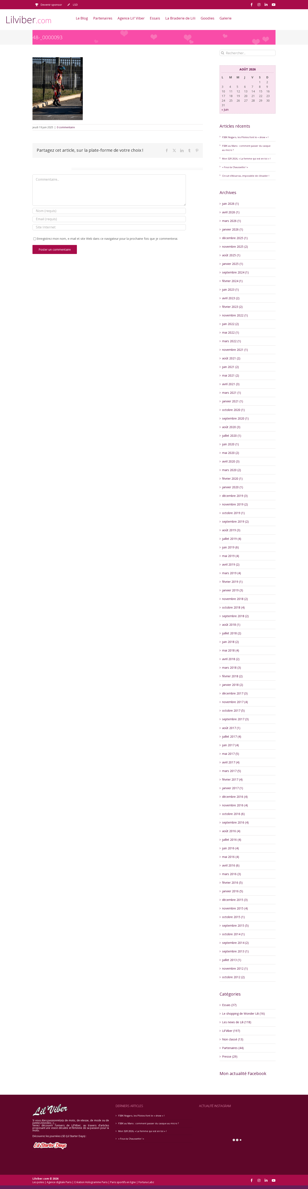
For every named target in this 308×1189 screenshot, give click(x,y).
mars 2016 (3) (231, 874)
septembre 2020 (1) (235, 418)
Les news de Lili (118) (236, 1022)
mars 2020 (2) (231, 470)
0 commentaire (66, 127)
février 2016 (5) (232, 883)
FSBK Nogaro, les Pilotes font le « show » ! (245, 137)
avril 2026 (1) (230, 212)
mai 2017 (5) (230, 754)
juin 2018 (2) (230, 642)
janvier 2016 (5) (232, 891)
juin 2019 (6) (230, 547)
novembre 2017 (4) (235, 702)
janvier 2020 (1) (232, 487)
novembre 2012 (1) (235, 968)
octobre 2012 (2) (233, 977)
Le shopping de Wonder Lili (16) (243, 1013)
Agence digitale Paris (59, 1182)
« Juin (225, 109)
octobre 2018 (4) (233, 607)
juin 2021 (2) (230, 367)
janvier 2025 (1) (232, 264)
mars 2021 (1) (231, 393)
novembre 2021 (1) (235, 350)
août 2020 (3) (231, 427)
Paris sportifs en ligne (123, 1182)
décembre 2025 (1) (235, 238)
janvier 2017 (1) (232, 788)
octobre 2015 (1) (233, 917)
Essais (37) (229, 1005)
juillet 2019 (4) (231, 539)
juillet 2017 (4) (231, 736)
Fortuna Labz (146, 1182)
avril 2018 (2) (230, 659)
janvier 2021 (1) (232, 401)
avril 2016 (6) (230, 865)
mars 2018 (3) (231, 668)
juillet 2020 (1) (231, 436)
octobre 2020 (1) (233, 410)
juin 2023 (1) (230, 289)
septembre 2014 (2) (235, 943)
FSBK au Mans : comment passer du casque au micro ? (148, 1123)
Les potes (38, 1182)
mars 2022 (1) (231, 341)
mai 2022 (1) (230, 332)
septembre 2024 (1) (235, 272)
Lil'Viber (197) (231, 1031)
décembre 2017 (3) (235, 693)
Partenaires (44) (233, 1048)
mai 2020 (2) (230, 453)
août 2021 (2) (231, 358)
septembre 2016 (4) (235, 822)
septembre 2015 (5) (235, 925)
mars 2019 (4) (231, 573)
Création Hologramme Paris (90, 1182)
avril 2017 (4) (230, 762)
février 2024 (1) (232, 281)
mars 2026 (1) (231, 221)
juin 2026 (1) (230, 204)
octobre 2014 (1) (233, 934)
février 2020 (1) (232, 479)
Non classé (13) (232, 1039)
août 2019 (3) (231, 530)
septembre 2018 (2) (235, 616)
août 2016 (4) (231, 831)
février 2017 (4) (232, 779)
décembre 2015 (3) (235, 900)
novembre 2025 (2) (235, 247)
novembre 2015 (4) (235, 908)
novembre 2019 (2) (235, 504)
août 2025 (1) (231, 255)
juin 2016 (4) (230, 848)
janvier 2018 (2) (232, 685)
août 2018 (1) (231, 625)
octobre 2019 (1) (233, 513)
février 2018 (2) (232, 676)
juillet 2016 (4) (231, 840)
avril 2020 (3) (230, 461)
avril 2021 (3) (230, 384)
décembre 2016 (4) (235, 797)
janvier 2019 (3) (232, 590)
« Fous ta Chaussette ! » (235, 167)
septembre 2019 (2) (235, 521)
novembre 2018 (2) (235, 599)
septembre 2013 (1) (235, 951)
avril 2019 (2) (230, 564)
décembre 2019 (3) (235, 496)
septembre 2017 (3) (235, 719)
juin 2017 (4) (230, 745)
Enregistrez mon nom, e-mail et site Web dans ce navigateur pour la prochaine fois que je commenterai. (107, 239)
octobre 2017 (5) (233, 710)
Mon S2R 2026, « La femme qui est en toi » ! (246, 158)
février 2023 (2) (232, 307)
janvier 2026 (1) (232, 229)
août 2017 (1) (231, 728)
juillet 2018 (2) (231, 633)
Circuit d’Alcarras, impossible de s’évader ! (245, 175)
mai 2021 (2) (230, 375)
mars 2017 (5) (231, 771)
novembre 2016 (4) (235, 805)
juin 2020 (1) (230, 444)
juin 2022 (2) (230, 324)
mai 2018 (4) (230, 650)
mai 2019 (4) (230, 556)
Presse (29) (229, 1056)
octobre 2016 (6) (233, 814)
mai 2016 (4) (230, 857)
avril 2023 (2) (230, 298)
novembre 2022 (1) (235, 315)
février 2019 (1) (232, 582)
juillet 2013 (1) (231, 960)
